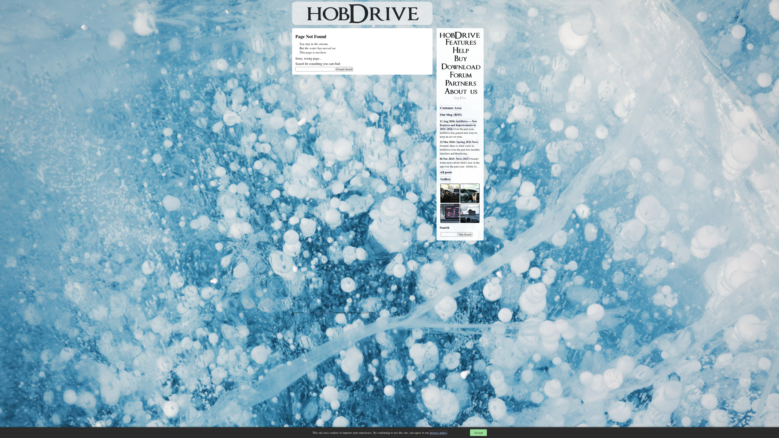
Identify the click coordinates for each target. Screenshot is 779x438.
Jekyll (306, 312)
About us (448, 90)
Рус (464, 98)
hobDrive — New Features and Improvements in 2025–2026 (458, 125)
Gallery (446, 179)
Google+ (327, 312)
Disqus (318, 312)
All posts (446, 172)
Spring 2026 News (467, 142)
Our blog (446, 114)
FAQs (446, 49)
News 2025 (462, 159)
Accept (478, 433)
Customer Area (450, 107)
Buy (445, 58)
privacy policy (438, 433)
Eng (456, 98)
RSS (458, 114)
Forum (447, 74)
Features (448, 42)
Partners (448, 82)
